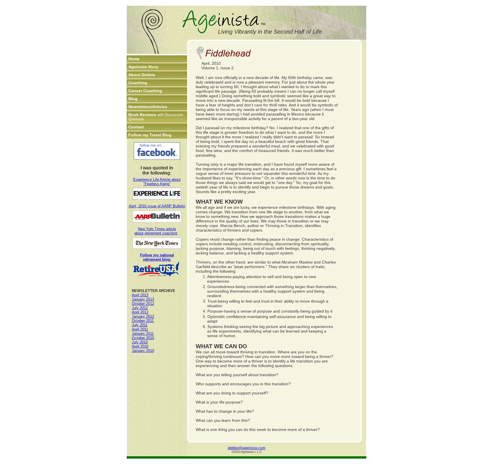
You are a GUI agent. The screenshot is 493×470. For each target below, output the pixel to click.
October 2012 (143, 303)
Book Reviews (155, 116)
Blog (133, 98)
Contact (136, 127)
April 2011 (140, 329)
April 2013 (140, 295)
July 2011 (140, 325)
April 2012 (140, 312)
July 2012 (140, 308)
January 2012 (143, 316)
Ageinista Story (143, 66)
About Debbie (141, 74)
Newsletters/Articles (147, 106)
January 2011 (143, 333)
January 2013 (143, 299)
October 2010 (143, 338)
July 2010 (140, 342)
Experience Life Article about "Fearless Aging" (157, 181)
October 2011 (143, 321)
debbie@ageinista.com (246, 448)
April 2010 (140, 346)
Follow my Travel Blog (149, 135)
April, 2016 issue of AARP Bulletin (157, 206)
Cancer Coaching (145, 90)
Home (134, 58)
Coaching (137, 82)
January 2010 (143, 351)
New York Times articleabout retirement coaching (155, 231)
